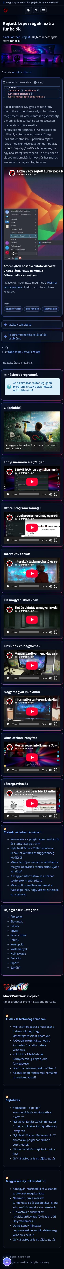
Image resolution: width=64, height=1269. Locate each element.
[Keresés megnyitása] (36, 10)
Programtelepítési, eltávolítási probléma (28, 336)
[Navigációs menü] (43, 10)
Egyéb (14, 931)
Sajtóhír (16, 967)
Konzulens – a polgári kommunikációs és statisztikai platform (32, 1112)
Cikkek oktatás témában (22, 832)
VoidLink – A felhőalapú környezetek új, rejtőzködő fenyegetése (30, 1058)
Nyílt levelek (18, 954)
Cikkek (15, 926)
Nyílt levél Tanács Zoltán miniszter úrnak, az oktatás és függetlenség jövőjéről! (32, 852)
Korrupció (17, 944)
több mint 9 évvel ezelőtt (24, 352)
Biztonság (17, 921)
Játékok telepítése (20, 324)
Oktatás (16, 958)
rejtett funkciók (50, 309)
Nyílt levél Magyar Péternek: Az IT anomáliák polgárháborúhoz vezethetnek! (34, 1139)
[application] (32, 482)
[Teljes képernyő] (56, 494)
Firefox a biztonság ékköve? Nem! (34, 1068)
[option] (32, 431)
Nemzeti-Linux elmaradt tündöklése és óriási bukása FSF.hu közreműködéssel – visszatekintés (35, 1202)
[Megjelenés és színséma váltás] (28, 10)
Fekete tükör (19, 935)
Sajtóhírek (13, 1100)
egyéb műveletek (13, 309)
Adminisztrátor (22, 72)
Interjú (15, 940)
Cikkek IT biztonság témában (26, 1019)
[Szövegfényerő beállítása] (7, 1261)
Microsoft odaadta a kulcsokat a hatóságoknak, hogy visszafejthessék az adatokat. (35, 889)
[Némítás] (50, 494)
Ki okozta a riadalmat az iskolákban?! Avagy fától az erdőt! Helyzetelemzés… (34, 1216)
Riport (15, 963)
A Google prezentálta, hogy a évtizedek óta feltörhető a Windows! (31, 1045)
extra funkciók (32, 309)
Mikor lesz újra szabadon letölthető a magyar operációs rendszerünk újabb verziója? (35, 866)
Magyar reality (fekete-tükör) (25, 1181)
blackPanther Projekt (16, 37)
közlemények (19, 949)
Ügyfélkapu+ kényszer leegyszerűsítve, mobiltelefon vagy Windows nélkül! (35, 1230)
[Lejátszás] (8, 494)
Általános (17, 917)
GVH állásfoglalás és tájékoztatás (34, 1158)
